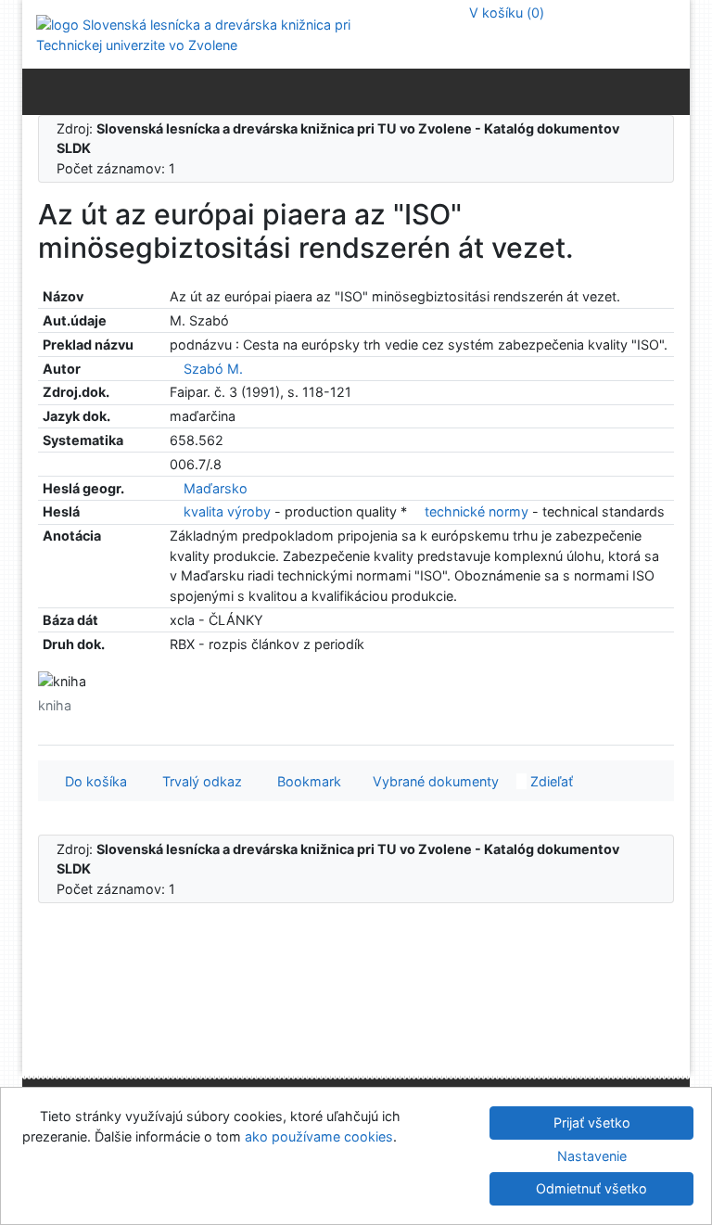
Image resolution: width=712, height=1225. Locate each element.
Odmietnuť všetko (591, 1188)
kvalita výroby (227, 511)
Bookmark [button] (305, 781)
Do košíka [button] (92, 781)
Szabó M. (213, 368)
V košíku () (504, 12)
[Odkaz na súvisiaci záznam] (175, 368)
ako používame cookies (319, 1136)
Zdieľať (550, 781)
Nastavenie (592, 1156)
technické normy (476, 511)
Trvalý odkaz (198, 781)
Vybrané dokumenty (434, 781)
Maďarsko (216, 488)
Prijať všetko (591, 1122)
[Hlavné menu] (672, 91)
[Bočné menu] (40, 91)
